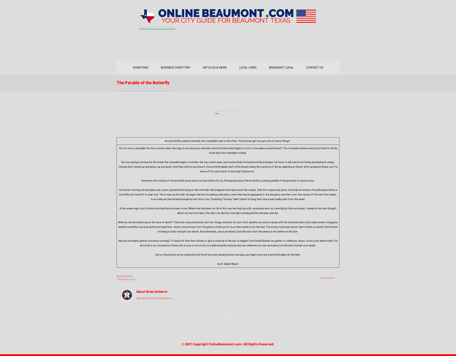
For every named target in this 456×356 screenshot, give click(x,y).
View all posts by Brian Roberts (155, 298)
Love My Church (327, 278)
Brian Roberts (124, 276)
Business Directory (175, 67)
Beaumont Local (281, 67)
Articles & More (215, 67)
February (126, 279)
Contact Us (314, 67)
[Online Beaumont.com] (228, 21)
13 (119, 279)
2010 (132, 279)
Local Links (247, 67)
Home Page (140, 67)
